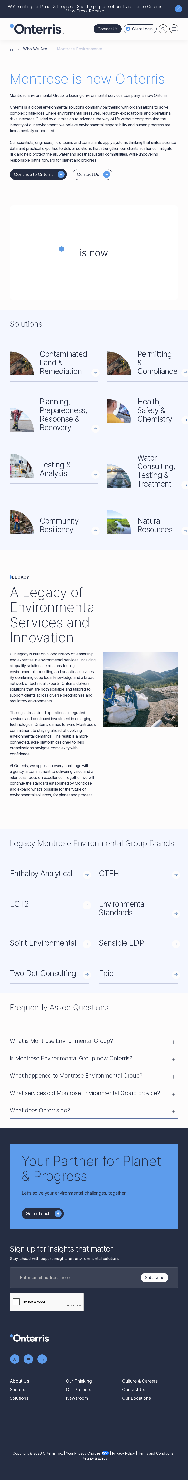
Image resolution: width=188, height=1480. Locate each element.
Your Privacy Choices (83, 1453)
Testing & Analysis (55, 469)
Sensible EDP (121, 943)
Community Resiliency (59, 525)
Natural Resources (155, 525)
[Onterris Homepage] (11, 49)
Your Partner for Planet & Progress (92, 1169)
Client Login (142, 28)
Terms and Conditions (155, 1453)
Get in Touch (38, 1213)
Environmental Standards (122, 908)
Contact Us (108, 28)
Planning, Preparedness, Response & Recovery (63, 414)
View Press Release (85, 10)
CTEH (109, 873)
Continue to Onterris (34, 174)
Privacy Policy (123, 1453)
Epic (106, 973)
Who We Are (35, 49)
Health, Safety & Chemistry (154, 410)
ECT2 (19, 904)
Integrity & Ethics (94, 1458)
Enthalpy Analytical (41, 873)
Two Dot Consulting (43, 973)
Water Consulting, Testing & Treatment (156, 471)
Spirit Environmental (43, 943)
